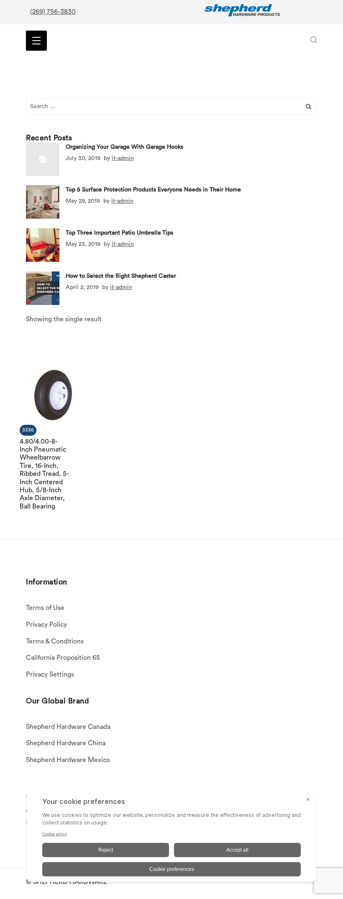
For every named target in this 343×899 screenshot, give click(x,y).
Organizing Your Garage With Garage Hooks (124, 147)
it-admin (123, 158)
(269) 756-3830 (53, 11)
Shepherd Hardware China (65, 743)
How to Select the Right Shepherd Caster (121, 276)
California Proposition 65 (63, 657)
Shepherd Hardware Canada (68, 726)
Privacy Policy (46, 624)
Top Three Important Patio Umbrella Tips (119, 233)
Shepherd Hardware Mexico (68, 760)
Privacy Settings (50, 674)
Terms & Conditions (55, 641)
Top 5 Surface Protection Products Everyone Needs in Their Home (153, 190)
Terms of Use (45, 607)
